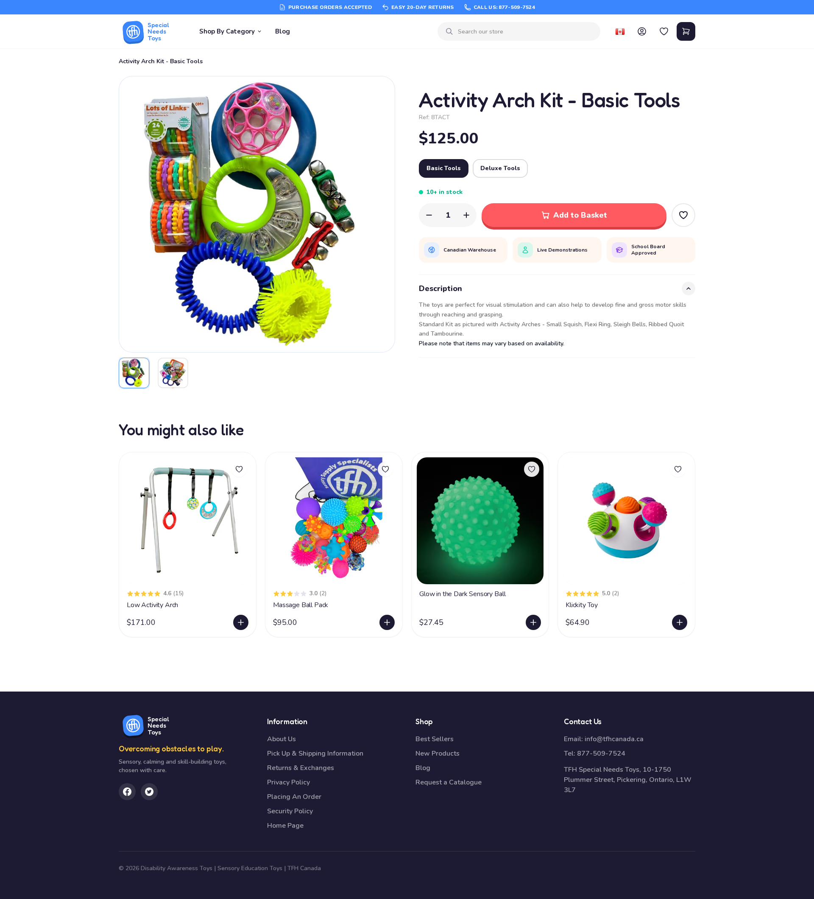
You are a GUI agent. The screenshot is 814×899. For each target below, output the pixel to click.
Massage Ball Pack (300, 605)
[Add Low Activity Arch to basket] (240, 622)
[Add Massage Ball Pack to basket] (387, 622)
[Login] (642, 31)
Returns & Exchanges (300, 768)
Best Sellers (434, 739)
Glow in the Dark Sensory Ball (462, 594)
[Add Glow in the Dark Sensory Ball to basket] (533, 622)
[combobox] (526, 31)
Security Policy (290, 811)
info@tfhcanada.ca (614, 739)
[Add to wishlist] (239, 469)
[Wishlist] (664, 31)
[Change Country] (619, 31)
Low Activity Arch (152, 605)
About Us (281, 739)
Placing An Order (294, 796)
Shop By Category (227, 31)
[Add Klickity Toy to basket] (679, 622)
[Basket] (686, 31)
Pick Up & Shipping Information (315, 753)
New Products (437, 753)
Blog (282, 31)
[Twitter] (149, 791)
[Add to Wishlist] (683, 215)
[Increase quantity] (466, 215)
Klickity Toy (582, 605)
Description (440, 288)
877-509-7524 (601, 753)
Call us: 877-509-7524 (504, 7)
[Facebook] (127, 791)
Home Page (285, 825)
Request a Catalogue (448, 782)
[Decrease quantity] (429, 215)
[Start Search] (449, 31)
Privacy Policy (288, 782)
